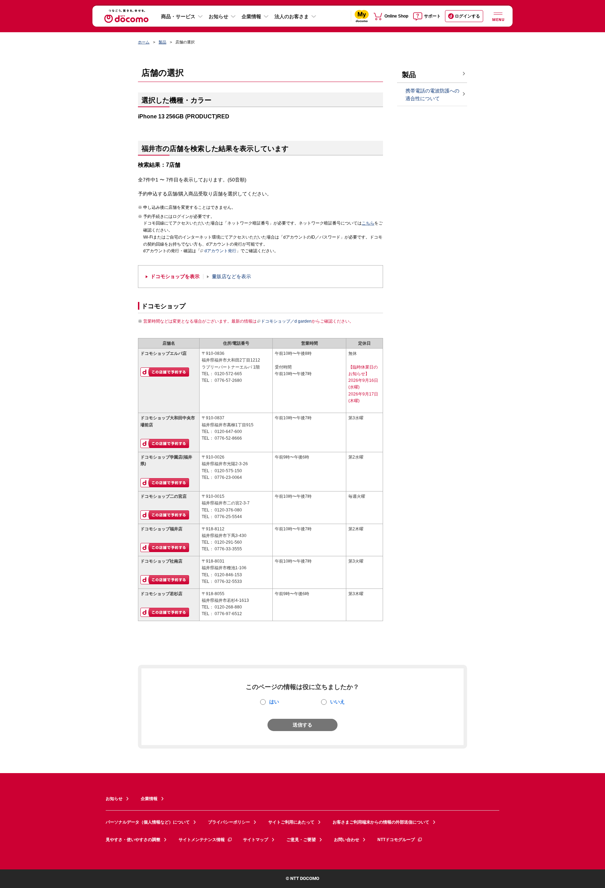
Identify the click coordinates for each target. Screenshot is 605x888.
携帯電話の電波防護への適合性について (432, 95)
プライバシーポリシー (229, 822)
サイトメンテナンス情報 (202, 839)
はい (274, 701)
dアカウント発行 (220, 250)
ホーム (143, 42)
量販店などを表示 (231, 276)
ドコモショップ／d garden (286, 321)
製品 (162, 42)
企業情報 (251, 16)
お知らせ (218, 16)
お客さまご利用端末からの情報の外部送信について (381, 822)
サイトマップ (255, 839)
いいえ (337, 701)
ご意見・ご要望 (301, 839)
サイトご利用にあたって (291, 822)
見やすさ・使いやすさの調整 (133, 839)
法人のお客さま (291, 16)
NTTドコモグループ (396, 839)
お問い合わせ (346, 839)
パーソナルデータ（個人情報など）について (148, 822)
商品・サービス (178, 16)
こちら (368, 223)
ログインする (467, 16)
